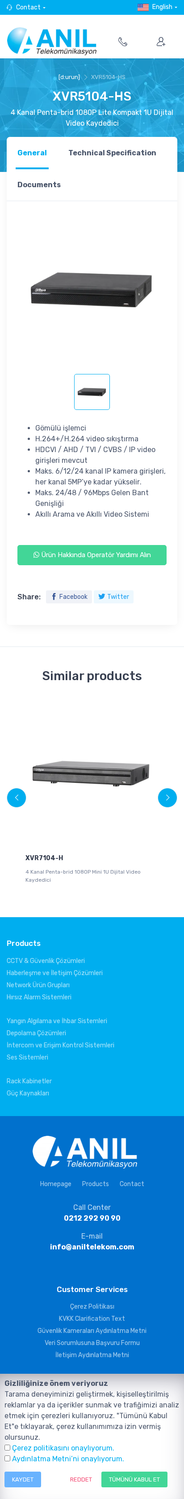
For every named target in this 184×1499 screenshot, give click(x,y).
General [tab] (32, 153)
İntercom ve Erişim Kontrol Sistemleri (60, 1045)
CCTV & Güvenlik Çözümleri (46, 961)
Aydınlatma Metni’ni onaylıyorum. (68, 1459)
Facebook (73, 597)
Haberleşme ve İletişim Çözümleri (55, 973)
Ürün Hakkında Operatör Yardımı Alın (95, 555)
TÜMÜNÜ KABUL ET (134, 1479)
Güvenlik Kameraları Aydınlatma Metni (92, 1331)
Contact (28, 7)
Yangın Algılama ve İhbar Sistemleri (57, 1021)
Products (95, 1184)
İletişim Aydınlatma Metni (92, 1355)
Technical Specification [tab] (112, 153)
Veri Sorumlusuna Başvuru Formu (92, 1343)
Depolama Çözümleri (36, 1033)
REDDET (81, 1479)
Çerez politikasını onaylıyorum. (63, 1448)
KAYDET (22, 1479)
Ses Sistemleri (27, 1057)
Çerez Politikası (92, 1306)
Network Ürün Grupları (38, 985)
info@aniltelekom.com (92, 1247)
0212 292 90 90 (92, 1218)
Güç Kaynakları (28, 1093)
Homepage (55, 1184)
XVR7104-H (44, 858)
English (162, 7)
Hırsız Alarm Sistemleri (39, 997)
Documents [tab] (39, 184)
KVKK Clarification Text (92, 1319)
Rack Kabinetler (29, 1081)
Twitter (118, 597)
